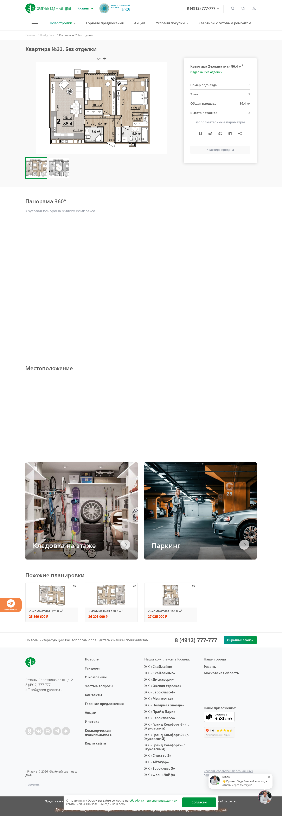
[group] (101, 108)
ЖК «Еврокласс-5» (159, 718)
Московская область (221, 673)
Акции (139, 23)
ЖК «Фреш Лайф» (159, 775)
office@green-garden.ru (44, 689)
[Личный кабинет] (254, 8)
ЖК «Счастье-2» (157, 755)
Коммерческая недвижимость (98, 732)
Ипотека (92, 721)
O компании (96, 677)
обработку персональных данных (153, 800)
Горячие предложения (105, 23)
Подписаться (11, 609)
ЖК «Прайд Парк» (159, 711)
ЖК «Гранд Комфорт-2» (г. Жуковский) (166, 737)
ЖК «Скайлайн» (158, 666)
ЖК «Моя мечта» (158, 698)
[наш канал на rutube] (48, 731)
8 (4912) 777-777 (201, 8)
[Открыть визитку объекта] (200, 133)
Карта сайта (95, 743)
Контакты (93, 695)
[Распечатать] (220, 133)
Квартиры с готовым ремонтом (225, 23)
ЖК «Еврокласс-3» (159, 768)
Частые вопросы (99, 686)
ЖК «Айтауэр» (156, 762)
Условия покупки (170, 23)
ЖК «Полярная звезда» (164, 705)
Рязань (210, 666)
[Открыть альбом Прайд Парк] (230, 133)
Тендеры (92, 668)
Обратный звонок (240, 640)
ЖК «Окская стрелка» (162, 686)
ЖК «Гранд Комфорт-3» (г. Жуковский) (166, 726)
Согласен (199, 802)
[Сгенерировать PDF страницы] (210, 133)
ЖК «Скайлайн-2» (159, 673)
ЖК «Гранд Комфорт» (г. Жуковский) (165, 747)
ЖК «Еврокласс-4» (159, 692)
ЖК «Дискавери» (159, 679)
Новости (92, 659)
